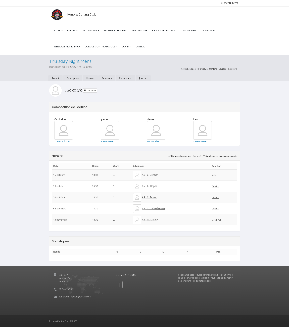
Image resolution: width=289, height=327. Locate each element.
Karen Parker (200, 141)
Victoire (215, 175)
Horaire (90, 78)
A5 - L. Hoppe (149, 186)
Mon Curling (212, 274)
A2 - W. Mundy (150, 219)
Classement (125, 78)
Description (73, 78)
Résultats (107, 78)
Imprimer (91, 90)
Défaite (215, 186)
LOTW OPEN (189, 30)
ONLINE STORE (90, 30)
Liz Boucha (153, 141)
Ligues (192, 68)
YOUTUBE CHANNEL (115, 30)
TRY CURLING (139, 30)
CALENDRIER (208, 30)
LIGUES (71, 30)
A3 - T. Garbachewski (153, 208)
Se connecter (230, 3)
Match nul (216, 219)
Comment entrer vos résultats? (186, 156)
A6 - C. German (150, 174)
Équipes (222, 68)
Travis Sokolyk (62, 141)
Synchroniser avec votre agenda (221, 156)
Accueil (184, 68)
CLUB (57, 30)
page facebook (203, 280)
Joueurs (143, 78)
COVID (125, 46)
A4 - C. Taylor (149, 197)
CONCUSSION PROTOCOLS (100, 46)
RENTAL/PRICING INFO (67, 46)
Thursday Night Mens (207, 68)
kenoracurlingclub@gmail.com (75, 296)
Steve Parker (107, 141)
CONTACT (141, 46)
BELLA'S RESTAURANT (164, 30)
